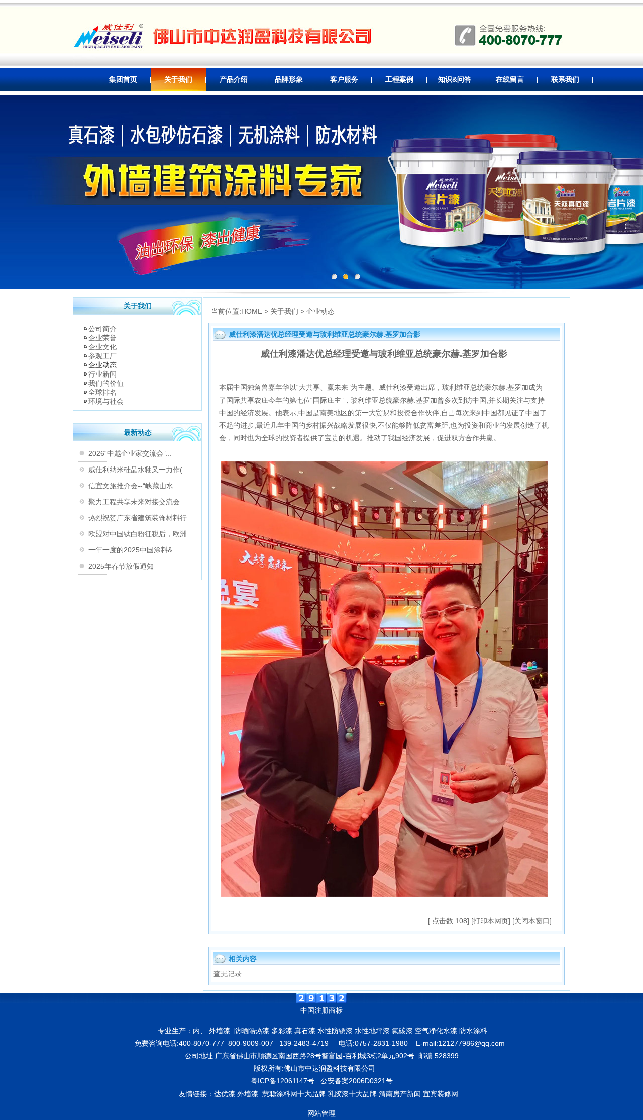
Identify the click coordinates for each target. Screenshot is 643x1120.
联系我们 (565, 79)
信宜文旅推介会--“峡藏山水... (133, 486)
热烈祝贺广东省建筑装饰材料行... (140, 518)
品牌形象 (289, 79)
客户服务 (344, 79)
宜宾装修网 (441, 1094)
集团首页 (123, 79)
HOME (251, 311)
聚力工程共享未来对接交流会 (134, 502)
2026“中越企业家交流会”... (130, 453)
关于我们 (178, 79)
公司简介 (102, 329)
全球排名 (102, 392)
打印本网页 (490, 921)
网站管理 (321, 1113)
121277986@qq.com (471, 1043)
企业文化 (102, 347)
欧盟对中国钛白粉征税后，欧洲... (140, 534)
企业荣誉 (102, 338)
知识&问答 (454, 79)
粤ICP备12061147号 (282, 1081)
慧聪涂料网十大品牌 (294, 1094)
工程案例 (399, 79)
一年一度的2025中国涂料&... (133, 550)
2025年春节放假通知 (121, 566)
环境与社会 (106, 401)
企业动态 (102, 365)
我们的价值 (106, 383)
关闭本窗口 (532, 921)
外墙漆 (247, 1094)
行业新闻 (102, 374)
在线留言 (510, 79)
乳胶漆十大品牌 (352, 1094)
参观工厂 (102, 356)
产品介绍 (234, 79)
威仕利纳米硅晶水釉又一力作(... (138, 469)
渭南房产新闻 (400, 1094)
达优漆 (224, 1094)
